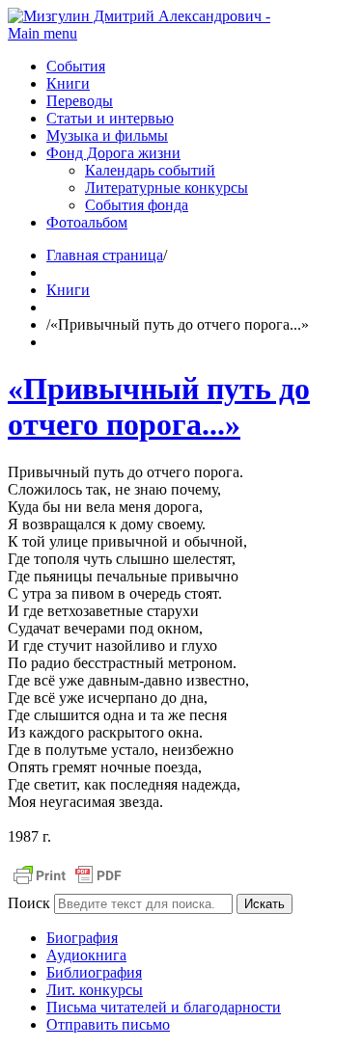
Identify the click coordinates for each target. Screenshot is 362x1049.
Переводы (79, 101)
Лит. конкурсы (94, 990)
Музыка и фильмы (107, 135)
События (75, 66)
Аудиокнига (86, 955)
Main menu (42, 33)
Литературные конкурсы (166, 187)
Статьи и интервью (110, 118)
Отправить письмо (108, 1024)
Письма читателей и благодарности (163, 1007)
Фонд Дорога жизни (113, 153)
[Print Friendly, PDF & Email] (67, 884)
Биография (82, 937)
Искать (264, 904)
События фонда (136, 205)
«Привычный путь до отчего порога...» (159, 406)
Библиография (94, 972)
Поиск (29, 903)
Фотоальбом (86, 222)
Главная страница (104, 255)
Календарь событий (150, 170)
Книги (68, 83)
